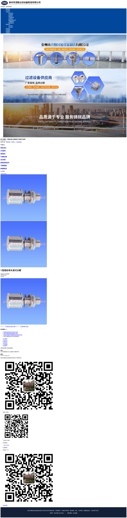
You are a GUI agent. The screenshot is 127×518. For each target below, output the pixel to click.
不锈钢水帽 (19, 142)
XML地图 (75, 513)
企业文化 (5, 342)
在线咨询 (3, 273)
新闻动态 (5, 341)
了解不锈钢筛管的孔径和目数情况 (11, 336)
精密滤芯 (3, 153)
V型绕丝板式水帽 (24, 326)
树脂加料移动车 (5, 162)
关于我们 (5, 338)
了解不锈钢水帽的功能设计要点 (10, 333)
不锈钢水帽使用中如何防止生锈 (10, 332)
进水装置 (3, 159)
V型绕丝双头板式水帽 (10, 326)
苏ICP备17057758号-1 (59, 513)
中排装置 (3, 150)
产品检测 (5, 344)
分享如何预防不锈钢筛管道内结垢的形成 (12, 334)
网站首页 (8, 142)
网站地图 (69, 513)
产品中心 (13, 142)
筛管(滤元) (3, 147)
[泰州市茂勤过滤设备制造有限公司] (21, 5)
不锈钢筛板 (4, 165)
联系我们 (5, 345)
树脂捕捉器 (4, 168)
